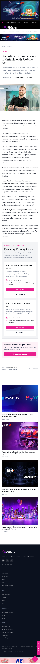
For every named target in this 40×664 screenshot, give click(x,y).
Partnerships (5, 576)
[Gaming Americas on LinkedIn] (7, 560)
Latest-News (20, 31)
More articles (34, 368)
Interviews (5, 573)
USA (3, 582)
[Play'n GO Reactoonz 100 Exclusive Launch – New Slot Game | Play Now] (20, 37)
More (35, 381)
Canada (29, 77)
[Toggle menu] (36, 26)
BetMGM (11, 31)
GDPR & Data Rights (7, 632)
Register (21, 289)
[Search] (33, 26)
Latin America (6, 594)
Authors (4, 615)
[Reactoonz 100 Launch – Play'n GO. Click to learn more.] (20, 10)
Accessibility (5, 635)
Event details (19, 294)
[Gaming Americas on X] (11, 560)
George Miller (19, 77)
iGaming (28, 31)
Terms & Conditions (7, 629)
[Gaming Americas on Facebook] (3, 560)
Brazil (4, 31)
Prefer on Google (21, 354)
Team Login (5, 638)
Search (4, 618)
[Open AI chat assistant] (35, 659)
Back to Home (7, 46)
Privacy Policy (6, 626)
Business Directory (7, 585)
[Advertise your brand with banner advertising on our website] (20, 660)
